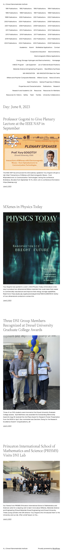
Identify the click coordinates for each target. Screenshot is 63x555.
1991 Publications (11, 8)
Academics (23, 47)
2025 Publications (39, 43)
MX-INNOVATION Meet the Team (48, 73)
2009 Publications (39, 26)
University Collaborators (51, 95)
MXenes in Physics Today (22, 206)
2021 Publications (39, 39)
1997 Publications (40, 13)
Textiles (38, 95)
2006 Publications (53, 21)
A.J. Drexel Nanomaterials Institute (15, 4)
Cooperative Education (38, 52)
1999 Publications (11, 17)
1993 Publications (40, 8)
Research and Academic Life (22, 90)
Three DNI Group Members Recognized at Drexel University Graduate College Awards (28, 325)
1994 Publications (54, 8)
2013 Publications (40, 30)
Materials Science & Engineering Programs (28, 69)
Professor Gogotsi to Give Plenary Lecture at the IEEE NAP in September (29, 123)
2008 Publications (25, 26)
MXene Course (42, 78)
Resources (37, 90)
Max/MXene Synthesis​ (52, 69)
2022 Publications (53, 39)
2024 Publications (25, 43)
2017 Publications (40, 34)
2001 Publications (39, 17)
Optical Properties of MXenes (50, 82)
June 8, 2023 (7, 186)
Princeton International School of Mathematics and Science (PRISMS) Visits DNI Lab (30, 450)
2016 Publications (26, 34)
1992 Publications (25, 8)
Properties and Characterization (30, 86)
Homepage (56, 60)
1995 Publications (11, 13)
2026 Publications (53, 43)
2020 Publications (25, 39)
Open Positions (32, 82)
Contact (57, 47)
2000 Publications (25, 17)
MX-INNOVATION (29, 73)
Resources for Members (51, 90)
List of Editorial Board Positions (49, 65)
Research (56, 86)
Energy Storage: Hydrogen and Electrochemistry (33, 60)
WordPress (56, 548)
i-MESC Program (18, 65)
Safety (25, 95)
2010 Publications (54, 26)
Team (32, 95)
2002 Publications (53, 17)
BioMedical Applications (44, 47)
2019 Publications (11, 39)
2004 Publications (25, 21)
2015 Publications (11, 34)
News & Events (54, 78)
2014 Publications (54, 30)
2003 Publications (10, 21)
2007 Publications (11, 26)
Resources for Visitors (13, 95)
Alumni (31, 47)
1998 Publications (54, 13)
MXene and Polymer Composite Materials (21, 78)
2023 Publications (10, 43)
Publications (47, 86)
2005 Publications (39, 21)
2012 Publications (25, 30)
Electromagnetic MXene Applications (47, 56)
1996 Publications (26, 13)
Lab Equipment (31, 65)
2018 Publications (54, 34)
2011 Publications (11, 30)
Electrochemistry (54, 52)
